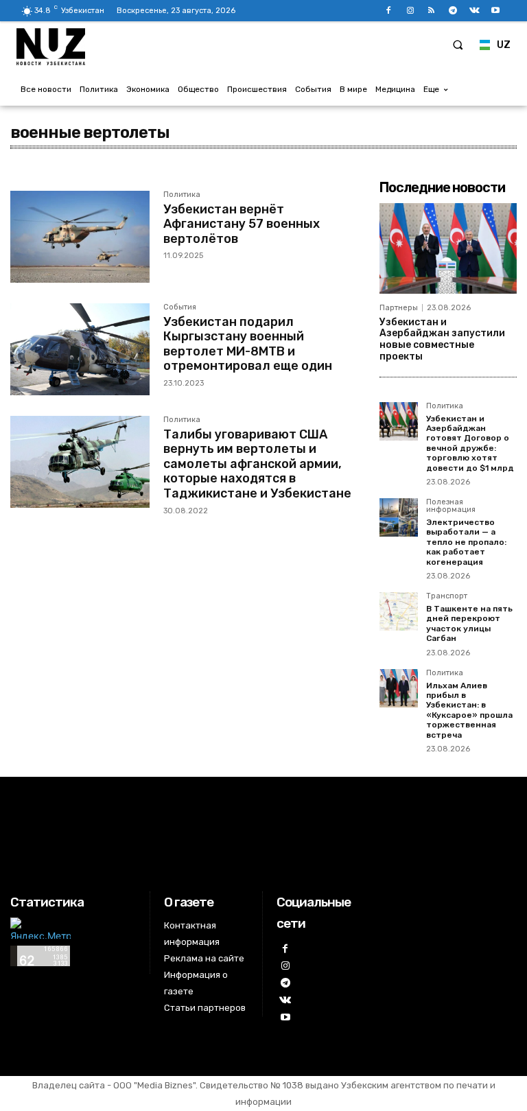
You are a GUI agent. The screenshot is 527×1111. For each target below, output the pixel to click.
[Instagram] (410, 10)
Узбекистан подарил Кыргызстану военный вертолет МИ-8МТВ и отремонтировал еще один (247, 344)
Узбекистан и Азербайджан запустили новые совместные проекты (442, 339)
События (179, 307)
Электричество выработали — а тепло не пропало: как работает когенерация (466, 542)
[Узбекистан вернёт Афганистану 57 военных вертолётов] (80, 237)
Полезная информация (451, 506)
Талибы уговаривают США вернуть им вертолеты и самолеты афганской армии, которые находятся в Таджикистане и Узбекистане (257, 464)
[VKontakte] (474, 10)
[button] (457, 44)
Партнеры (398, 308)
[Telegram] (452, 10)
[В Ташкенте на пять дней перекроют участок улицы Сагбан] (398, 611)
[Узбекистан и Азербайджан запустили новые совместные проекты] (448, 248)
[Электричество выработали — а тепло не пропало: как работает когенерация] (398, 517)
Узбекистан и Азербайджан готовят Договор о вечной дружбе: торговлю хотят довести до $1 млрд (470, 443)
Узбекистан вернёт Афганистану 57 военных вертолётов (241, 224)
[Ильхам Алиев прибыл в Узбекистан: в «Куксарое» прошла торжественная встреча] (398, 688)
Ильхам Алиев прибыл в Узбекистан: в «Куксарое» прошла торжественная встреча (469, 710)
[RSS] (431, 10)
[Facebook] (388, 10)
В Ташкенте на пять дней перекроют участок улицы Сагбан (469, 623)
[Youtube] (495, 10)
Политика (181, 195)
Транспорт (446, 596)
